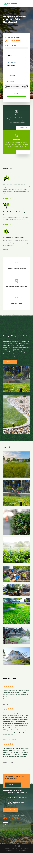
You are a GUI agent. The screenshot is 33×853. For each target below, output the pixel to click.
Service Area (14, 848)
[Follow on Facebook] (5, 824)
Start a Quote (13, 784)
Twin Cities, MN (7, 343)
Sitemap (7, 848)
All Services (10, 809)
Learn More (23, 127)
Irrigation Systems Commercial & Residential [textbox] (14, 20)
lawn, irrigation (16, 341)
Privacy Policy (23, 850)
